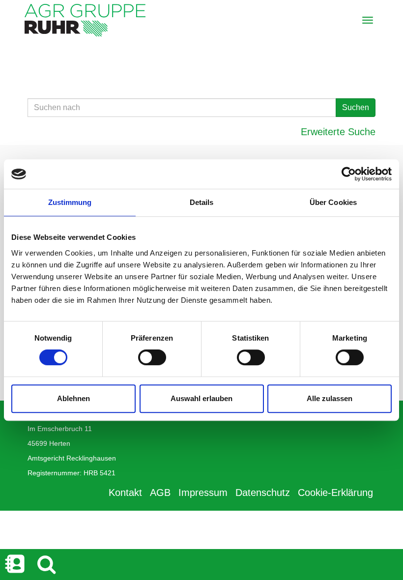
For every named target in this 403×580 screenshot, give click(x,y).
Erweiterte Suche (338, 131)
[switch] (152, 357)
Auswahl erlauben (201, 398)
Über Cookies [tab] (333, 202)
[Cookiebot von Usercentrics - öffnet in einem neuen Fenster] (349, 174)
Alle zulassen (329, 398)
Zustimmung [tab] (70, 202)
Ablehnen (73, 398)
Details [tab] (202, 202)
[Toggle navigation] (367, 20)
